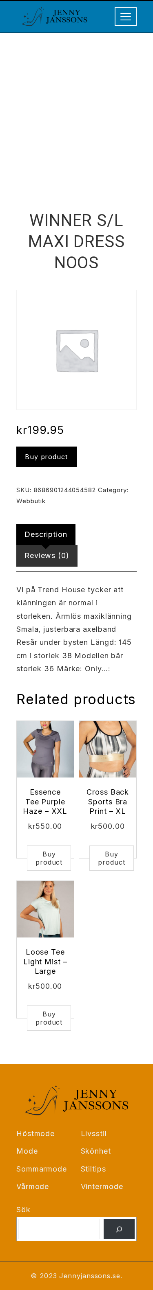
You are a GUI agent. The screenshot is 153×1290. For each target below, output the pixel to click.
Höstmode (35, 1133)
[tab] (45, 534)
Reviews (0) (46, 555)
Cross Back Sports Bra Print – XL (107, 801)
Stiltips (93, 1169)
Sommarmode (41, 1169)
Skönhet (96, 1151)
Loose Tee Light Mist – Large (45, 961)
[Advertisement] (76, 113)
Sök (23, 1209)
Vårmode (32, 1186)
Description (45, 534)
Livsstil (94, 1133)
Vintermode (102, 1186)
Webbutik (31, 501)
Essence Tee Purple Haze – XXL (45, 801)
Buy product (46, 457)
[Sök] (119, 1229)
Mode (27, 1151)
